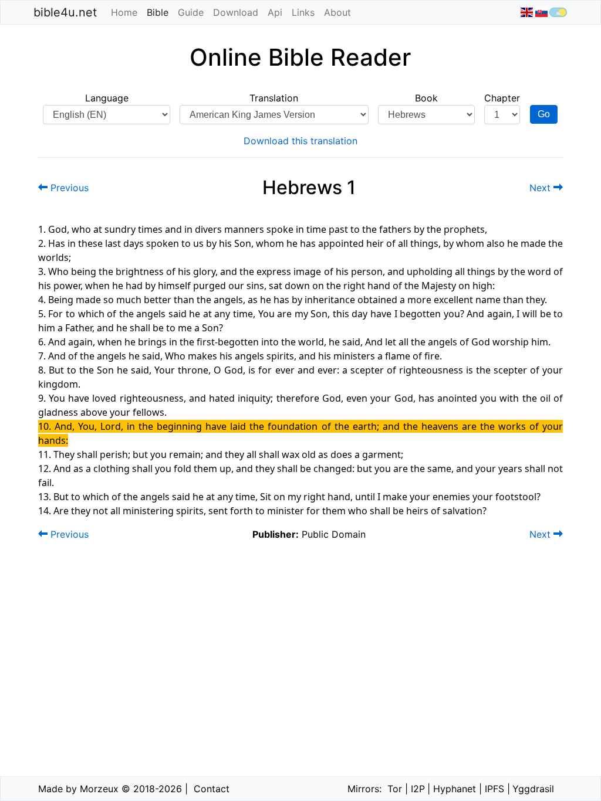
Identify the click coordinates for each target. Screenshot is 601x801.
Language (107, 98)
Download (235, 12)
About (337, 12)
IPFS (494, 789)
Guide (191, 12)
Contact (211, 789)
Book (426, 98)
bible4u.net (65, 12)
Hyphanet (454, 789)
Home (124, 12)
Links (303, 12)
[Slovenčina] (541, 12)
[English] (527, 12)
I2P (418, 789)
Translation (273, 98)
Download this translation (300, 141)
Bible (160, 12)
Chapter (502, 98)
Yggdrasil (533, 789)
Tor (394, 789)
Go (544, 114)
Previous (68, 188)
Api (275, 12)
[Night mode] (558, 12)
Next (541, 188)
